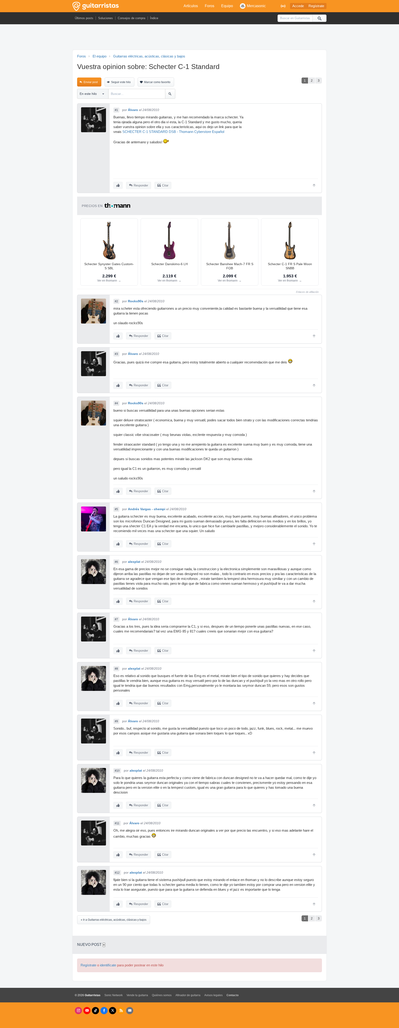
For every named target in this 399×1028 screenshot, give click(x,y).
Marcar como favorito (157, 82)
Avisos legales (213, 995)
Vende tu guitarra (137, 995)
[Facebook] (104, 1010)
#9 (116, 721)
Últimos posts (84, 18)
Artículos (191, 6)
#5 (116, 509)
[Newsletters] (129, 1010)
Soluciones (105, 18)
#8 (116, 668)
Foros (209, 6)
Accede (298, 6)
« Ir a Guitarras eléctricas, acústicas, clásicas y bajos (113, 919)
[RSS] (121, 1010)
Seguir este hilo (121, 82)
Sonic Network (113, 995)
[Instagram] (78, 1010)
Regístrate (316, 6)
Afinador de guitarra (187, 995)
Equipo (227, 6)
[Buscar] (319, 18)
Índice (154, 18)
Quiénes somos (162, 995)
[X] (112, 1010)
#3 (116, 354)
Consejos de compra (131, 18)
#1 (116, 110)
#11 (117, 823)
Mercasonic (256, 6)
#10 (117, 770)
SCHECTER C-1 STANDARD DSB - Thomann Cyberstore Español (173, 132)
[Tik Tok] (95, 1010)
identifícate (108, 965)
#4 (116, 403)
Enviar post (91, 82)
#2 (116, 301)
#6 (116, 561)
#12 (117, 872)
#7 (116, 619)
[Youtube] (87, 1010)
